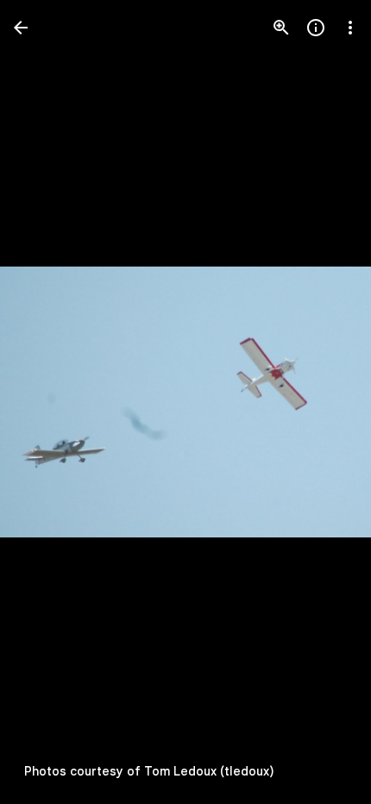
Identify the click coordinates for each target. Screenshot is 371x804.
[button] (48, 402)
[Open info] (316, 27)
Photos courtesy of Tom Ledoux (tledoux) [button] (149, 771)
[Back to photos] (20, 27)
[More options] (350, 27)
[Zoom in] (281, 27)
